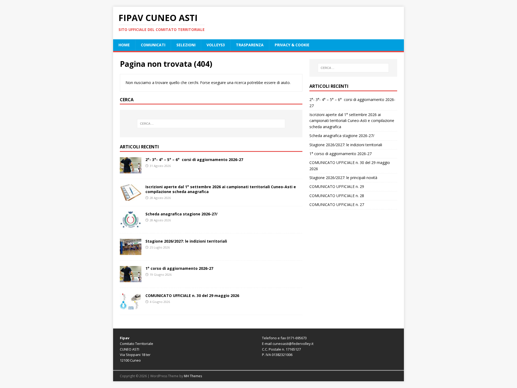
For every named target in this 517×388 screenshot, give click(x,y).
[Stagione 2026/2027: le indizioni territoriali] (130, 251)
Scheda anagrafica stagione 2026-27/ (181, 213)
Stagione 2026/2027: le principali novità (343, 177)
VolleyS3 (216, 44)
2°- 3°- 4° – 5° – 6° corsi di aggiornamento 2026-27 (194, 159)
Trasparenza (250, 44)
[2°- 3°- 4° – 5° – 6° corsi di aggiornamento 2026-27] (130, 170)
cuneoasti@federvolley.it (293, 343)
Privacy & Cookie (292, 44)
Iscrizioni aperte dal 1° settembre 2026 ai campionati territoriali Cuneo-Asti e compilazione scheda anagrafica (220, 189)
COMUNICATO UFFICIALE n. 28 (336, 195)
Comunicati (153, 44)
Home (124, 44)
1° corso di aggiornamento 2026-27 (179, 268)
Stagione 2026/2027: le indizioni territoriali (186, 241)
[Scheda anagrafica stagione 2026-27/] (130, 224)
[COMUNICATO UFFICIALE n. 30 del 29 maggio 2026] (130, 306)
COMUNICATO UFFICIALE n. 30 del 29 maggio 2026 (192, 295)
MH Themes (193, 376)
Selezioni (185, 44)
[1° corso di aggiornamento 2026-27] (130, 279)
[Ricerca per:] (211, 123)
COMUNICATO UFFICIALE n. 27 (336, 204)
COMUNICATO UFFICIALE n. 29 (336, 186)
